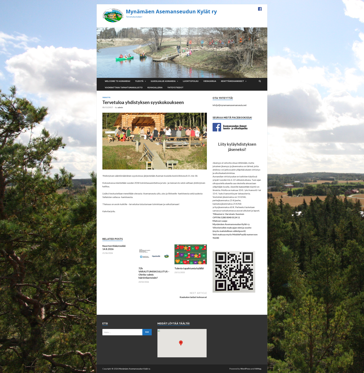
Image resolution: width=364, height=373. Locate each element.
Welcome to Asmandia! (117, 81)
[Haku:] (127, 332)
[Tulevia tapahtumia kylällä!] (190, 265)
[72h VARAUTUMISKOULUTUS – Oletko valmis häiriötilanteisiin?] (154, 265)
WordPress (245, 368)
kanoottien (244, 186)
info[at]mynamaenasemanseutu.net (230, 105)
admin (120, 107)
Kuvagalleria (155, 87)
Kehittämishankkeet (232, 81)
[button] (181, 343)
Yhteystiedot (175, 87)
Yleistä (139, 81)
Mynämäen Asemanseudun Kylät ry (171, 11)
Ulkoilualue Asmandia (163, 81)
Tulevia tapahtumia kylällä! (189, 268)
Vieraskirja (209, 81)
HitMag (258, 368)
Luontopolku (190, 81)
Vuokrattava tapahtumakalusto (124, 87)
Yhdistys (106, 97)
